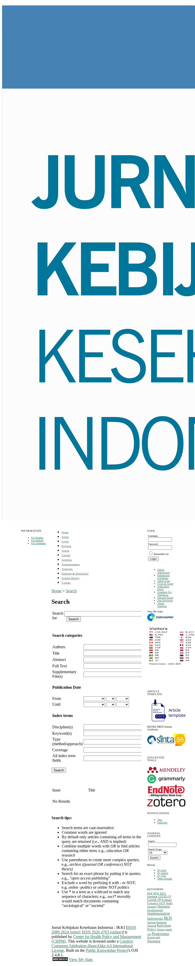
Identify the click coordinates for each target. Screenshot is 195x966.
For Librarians (38, 543)
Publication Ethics (163, 588)
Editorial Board (165, 597)
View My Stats (81, 959)
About (65, 537)
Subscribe (162, 822)
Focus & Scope (165, 583)
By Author (162, 873)
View (159, 819)
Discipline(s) (62, 727)
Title (55, 653)
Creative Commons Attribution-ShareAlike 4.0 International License (92, 946)
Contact (66, 582)
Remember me (161, 554)
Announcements (71, 564)
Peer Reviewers (165, 600)
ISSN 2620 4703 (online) (102, 932)
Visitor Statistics (162, 605)
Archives (67, 559)
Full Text (59, 666)
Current (66, 555)
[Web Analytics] (60, 959)
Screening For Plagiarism (164, 593)
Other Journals (164, 878)
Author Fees (163, 581)
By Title (161, 875)
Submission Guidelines (163, 577)
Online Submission (163, 571)
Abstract (59, 659)
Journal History (70, 578)
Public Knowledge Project (107, 950)
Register (66, 546)
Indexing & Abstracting (75, 573)
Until (56, 704)
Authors (58, 647)
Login (65, 541)
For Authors (37, 540)
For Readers (37, 537)
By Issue (161, 870)
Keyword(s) (62, 733)
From (56, 698)
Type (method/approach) (67, 741)
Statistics (67, 569)
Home (65, 532)
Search (65, 550)
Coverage (60, 750)
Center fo (80, 936)
